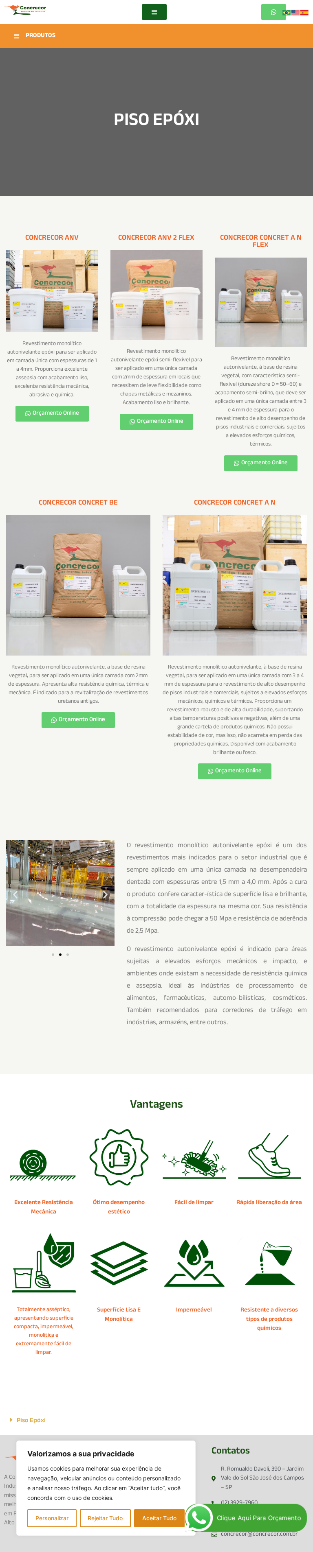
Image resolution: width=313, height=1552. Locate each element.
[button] (15, 894)
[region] (106, 1488)
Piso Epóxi (31, 1421)
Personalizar (51, 1518)
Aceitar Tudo (159, 1518)
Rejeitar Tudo (105, 1518)
